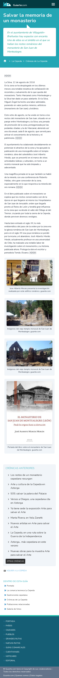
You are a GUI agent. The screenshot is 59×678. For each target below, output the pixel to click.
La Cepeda (17, 61)
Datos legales (36, 675)
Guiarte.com (8, 675)
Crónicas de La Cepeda (36, 61)
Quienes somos (22, 675)
